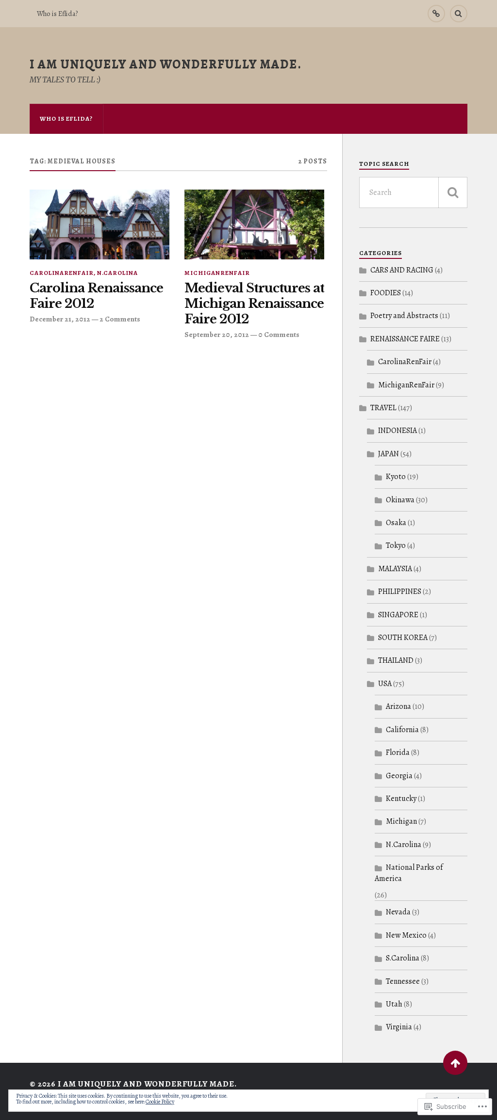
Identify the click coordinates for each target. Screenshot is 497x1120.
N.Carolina (117, 273)
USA (385, 683)
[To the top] (455, 1063)
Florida (398, 752)
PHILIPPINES (399, 591)
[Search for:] (413, 192)
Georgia (399, 775)
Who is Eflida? (57, 13)
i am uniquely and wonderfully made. (166, 63)
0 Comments (278, 334)
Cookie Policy (160, 1101)
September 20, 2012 (216, 334)
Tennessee (403, 981)
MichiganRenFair (217, 273)
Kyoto (396, 476)
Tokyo (396, 545)
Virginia (399, 1027)
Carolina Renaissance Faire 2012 (96, 296)
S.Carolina (402, 958)
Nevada (398, 912)
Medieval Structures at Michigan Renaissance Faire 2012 (254, 304)
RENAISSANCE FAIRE (405, 339)
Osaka (396, 522)
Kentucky (401, 798)
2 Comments (119, 319)
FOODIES (385, 293)
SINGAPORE (398, 614)
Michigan (401, 821)
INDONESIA (397, 430)
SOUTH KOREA (403, 637)
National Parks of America (409, 872)
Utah (394, 1004)
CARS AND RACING (401, 270)
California (402, 729)
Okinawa (400, 500)
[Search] (458, 13)
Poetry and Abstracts (404, 315)
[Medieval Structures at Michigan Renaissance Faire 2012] (254, 224)
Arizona (398, 706)
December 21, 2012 (60, 319)
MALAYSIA (395, 568)
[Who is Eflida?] (436, 13)
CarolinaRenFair (62, 273)
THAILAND (396, 660)
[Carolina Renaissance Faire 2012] (99, 224)
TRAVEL (383, 407)
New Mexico (406, 935)
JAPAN (388, 453)
